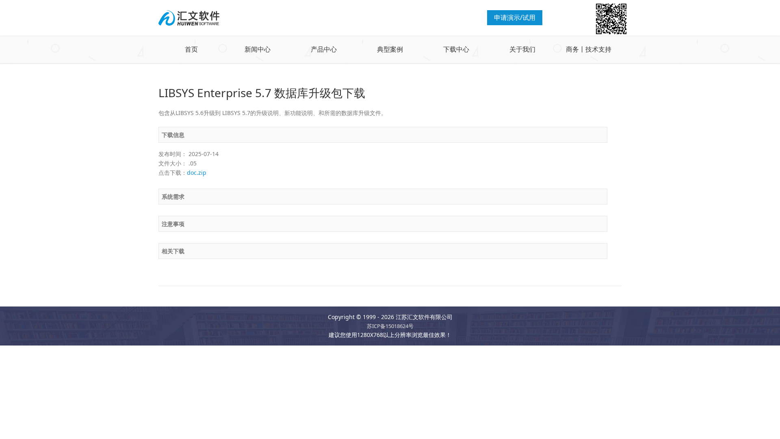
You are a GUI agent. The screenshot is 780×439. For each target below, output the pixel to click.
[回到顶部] (769, 428)
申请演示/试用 (514, 17)
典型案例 (390, 49)
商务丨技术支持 (588, 49)
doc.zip (196, 172)
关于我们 (522, 49)
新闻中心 (258, 49)
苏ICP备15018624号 (390, 326)
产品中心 (324, 49)
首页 (191, 49)
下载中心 (456, 49)
